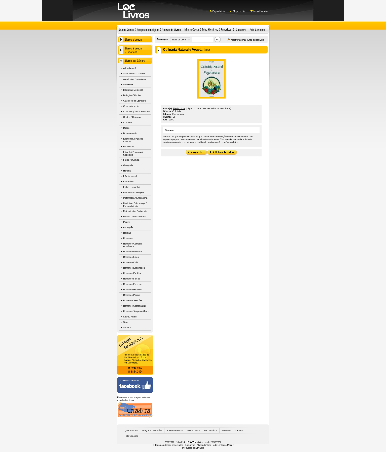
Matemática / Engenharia (135, 198)
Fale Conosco (257, 29)
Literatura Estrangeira (133, 192)
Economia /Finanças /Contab (133, 140)
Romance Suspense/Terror (136, 311)
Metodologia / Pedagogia (135, 211)
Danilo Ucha (179, 108)
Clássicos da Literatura (134, 101)
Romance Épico (131, 257)
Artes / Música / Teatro (134, 73)
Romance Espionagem (134, 268)
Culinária (127, 122)
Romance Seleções (132, 300)
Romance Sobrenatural (134, 306)
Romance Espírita (132, 273)
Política (126, 222)
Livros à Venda (135, 39)
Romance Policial (131, 295)
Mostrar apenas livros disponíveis (247, 40)
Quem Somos (126, 29)
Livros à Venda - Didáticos (135, 50)
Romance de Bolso (132, 251)
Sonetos (127, 327)
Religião (127, 233)
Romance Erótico (131, 262)
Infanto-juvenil (130, 176)
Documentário (130, 133)
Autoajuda (128, 84)
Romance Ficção (131, 278)
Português (128, 227)
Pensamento (178, 114)
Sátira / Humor (130, 316)
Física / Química (131, 160)
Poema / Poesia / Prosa (134, 216)
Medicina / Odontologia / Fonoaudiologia (135, 204)
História (127, 171)
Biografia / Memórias (133, 90)
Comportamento (131, 106)
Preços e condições (148, 29)
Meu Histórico (210, 29)
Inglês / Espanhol (131, 187)
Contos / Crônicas (132, 117)
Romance (128, 238)
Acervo (171, 29)
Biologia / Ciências (132, 95)
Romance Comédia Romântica (132, 245)
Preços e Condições (152, 430)
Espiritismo (128, 146)
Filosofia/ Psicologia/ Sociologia (133, 153)
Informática (128, 181)
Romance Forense (132, 284)
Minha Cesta (191, 29)
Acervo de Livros (174, 430)
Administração (130, 68)
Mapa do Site (238, 11)
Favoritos (226, 29)
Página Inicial (218, 11)
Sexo (125, 322)
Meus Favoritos (260, 11)
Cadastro (241, 29)
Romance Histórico (132, 289)
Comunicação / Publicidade (136, 111)
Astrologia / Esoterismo (134, 79)
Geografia (128, 165)
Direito (126, 128)
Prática (200, 448)
